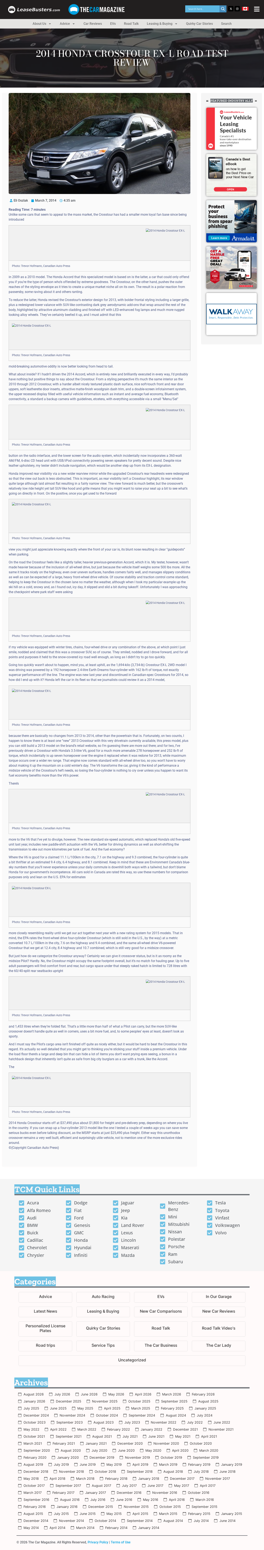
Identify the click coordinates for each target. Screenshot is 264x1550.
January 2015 (231, 1514)
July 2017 (129, 1485)
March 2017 (33, 1493)
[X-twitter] (230, 8)
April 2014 (57, 1528)
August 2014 (173, 1521)
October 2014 (105, 1521)
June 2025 (58, 1408)
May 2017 (181, 1485)
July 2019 (61, 1464)
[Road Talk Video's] (218, 1329)
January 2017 (95, 1493)
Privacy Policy (98, 1542)
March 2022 (86, 1429)
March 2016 (205, 1500)
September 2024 (142, 1415)
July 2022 (195, 1422)
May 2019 (114, 1464)
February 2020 (35, 1457)
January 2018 (148, 1478)
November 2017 (217, 1478)
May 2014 (31, 1528)
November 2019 (137, 1457)
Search (226, 24)
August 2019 (33, 1464)
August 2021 (102, 1436)
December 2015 (100, 1507)
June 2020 (126, 1450)
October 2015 (170, 1507)
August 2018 (173, 1471)
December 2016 (129, 1493)
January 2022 (151, 1429)
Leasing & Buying (159, 24)
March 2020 (208, 1450)
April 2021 (209, 1436)
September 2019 (206, 1457)
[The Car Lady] (218, 1346)
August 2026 (34, 1394)
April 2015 (140, 1514)
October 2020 (201, 1443)
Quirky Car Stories (199, 24)
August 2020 (71, 1450)
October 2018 (105, 1471)
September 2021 (68, 1436)
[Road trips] (45, 1346)
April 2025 (112, 1408)
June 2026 (89, 1394)
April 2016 (177, 1500)
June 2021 (156, 1436)
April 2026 (143, 1394)
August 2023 (103, 1422)
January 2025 (205, 1408)
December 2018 (36, 1471)
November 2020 (166, 1443)
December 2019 (102, 1457)
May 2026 (116, 1394)
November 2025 (105, 1401)
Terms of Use (121, 1542)
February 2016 (35, 1507)
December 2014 (36, 1521)
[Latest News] (45, 1312)
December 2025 (68, 1401)
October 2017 (34, 1485)
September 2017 (68, 1485)
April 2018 (57, 1478)
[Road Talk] (160, 1329)
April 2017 (208, 1485)
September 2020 (37, 1450)
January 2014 (148, 1528)
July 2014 (201, 1521)
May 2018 (31, 1478)
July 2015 (61, 1514)
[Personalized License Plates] (45, 1329)
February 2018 (116, 1478)
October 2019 (171, 1457)
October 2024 (107, 1415)
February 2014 (116, 1528)
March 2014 (85, 1528)
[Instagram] (237, 8)
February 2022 (118, 1429)
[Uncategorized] (132, 1361)
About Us (39, 24)
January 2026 (34, 1401)
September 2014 (140, 1521)
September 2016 (36, 1500)
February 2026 (203, 1394)
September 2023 (69, 1422)
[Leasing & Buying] (103, 1312)
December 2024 (36, 1415)
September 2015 (204, 1507)
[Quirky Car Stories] (103, 1329)
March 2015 (168, 1514)
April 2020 (180, 1450)
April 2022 (58, 1429)
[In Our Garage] (218, 1297)
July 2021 (130, 1436)
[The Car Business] (160, 1346)
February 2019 (199, 1464)
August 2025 (208, 1401)
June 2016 (124, 1500)
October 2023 (35, 1422)
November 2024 (72, 1415)
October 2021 (34, 1436)
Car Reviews (93, 24)
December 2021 (185, 1429)
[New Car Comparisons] (160, 1312)
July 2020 (99, 1450)
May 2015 (114, 1514)
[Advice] (45, 1297)
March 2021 (33, 1443)
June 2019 (88, 1464)
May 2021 (182, 1436)
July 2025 (31, 1408)
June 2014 (227, 1521)
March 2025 (140, 1408)
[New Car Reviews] (218, 1312)
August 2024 (176, 1415)
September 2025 (174, 1401)
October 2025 (139, 1401)
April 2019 (140, 1464)
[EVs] (160, 1297)
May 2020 (153, 1450)
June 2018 (227, 1471)
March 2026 (171, 1394)
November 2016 (164, 1493)
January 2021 (96, 1443)
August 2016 (70, 1500)
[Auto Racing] (103, 1297)
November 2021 (221, 1429)
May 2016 (150, 1500)
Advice (65, 24)
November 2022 (163, 1422)
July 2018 (201, 1471)
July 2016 (97, 1500)
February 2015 (199, 1514)
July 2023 (132, 1422)
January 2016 (67, 1507)
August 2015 (33, 1514)
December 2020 (130, 1443)
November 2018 (71, 1471)
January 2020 (68, 1457)
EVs (113, 24)
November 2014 (71, 1521)
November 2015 (136, 1507)
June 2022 (221, 1422)
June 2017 (155, 1485)
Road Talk (131, 24)
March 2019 (168, 1464)
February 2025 (172, 1408)
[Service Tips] (103, 1346)
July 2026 (62, 1394)
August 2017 (101, 1485)
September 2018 (140, 1471)
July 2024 (204, 1415)
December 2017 (182, 1478)
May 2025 (85, 1408)
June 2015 (88, 1514)
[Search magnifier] (222, 8)
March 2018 (85, 1478)
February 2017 (63, 1493)
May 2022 (31, 1429)
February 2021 (64, 1443)
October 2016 (198, 1493)
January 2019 (231, 1464)
